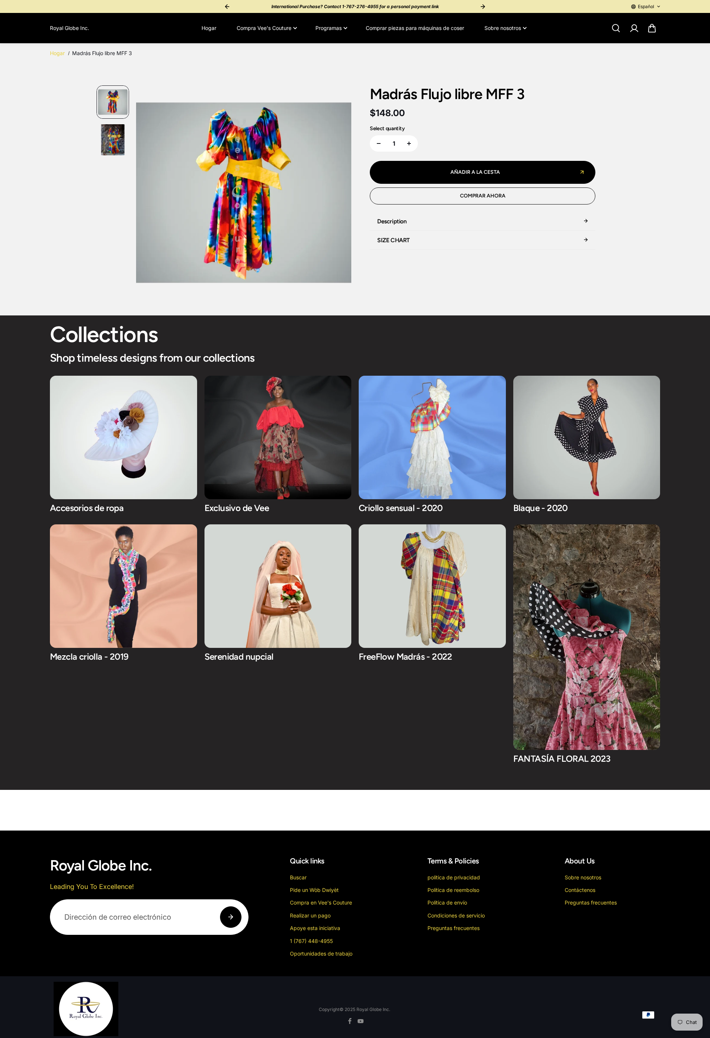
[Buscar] (616, 28)
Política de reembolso (453, 890)
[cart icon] (652, 28)
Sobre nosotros (502, 28)
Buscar (298, 877)
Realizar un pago (310, 915)
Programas (328, 28)
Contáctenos (580, 890)
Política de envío (447, 902)
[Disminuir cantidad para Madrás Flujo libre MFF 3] (378, 143)
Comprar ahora (483, 196)
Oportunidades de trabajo (321, 953)
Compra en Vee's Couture (321, 902)
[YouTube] (360, 1021)
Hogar (209, 28)
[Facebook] (349, 1021)
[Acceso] (634, 28)
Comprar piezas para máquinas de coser (415, 28)
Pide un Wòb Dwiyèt (314, 890)
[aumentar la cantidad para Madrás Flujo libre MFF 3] (409, 143)
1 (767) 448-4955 (311, 941)
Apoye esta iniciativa (315, 928)
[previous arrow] (150, 193)
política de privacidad (453, 877)
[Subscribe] (230, 917)
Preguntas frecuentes (453, 928)
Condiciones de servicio (456, 915)
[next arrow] (337, 193)
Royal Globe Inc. (373, 1009)
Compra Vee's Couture (264, 28)
